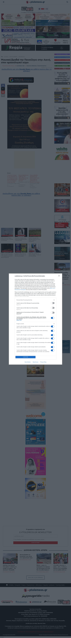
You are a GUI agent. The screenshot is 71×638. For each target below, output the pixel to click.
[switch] (52, 303)
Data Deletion (28, 362)
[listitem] (35, 300)
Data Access (35, 362)
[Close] (59, 276)
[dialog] (35, 319)
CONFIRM (25, 357)
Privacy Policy (43, 362)
